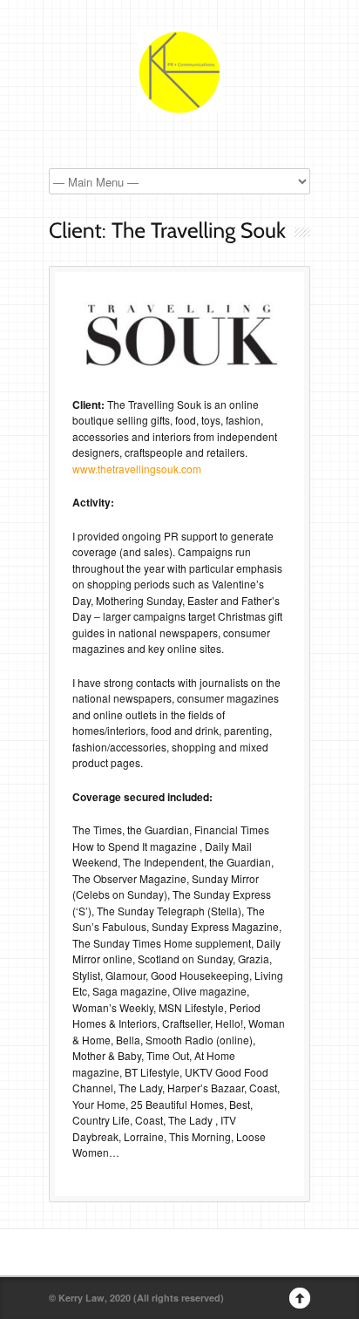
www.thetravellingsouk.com (136, 468)
